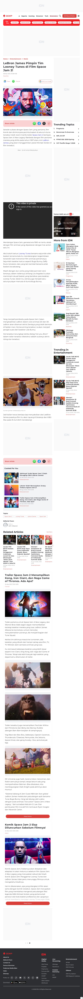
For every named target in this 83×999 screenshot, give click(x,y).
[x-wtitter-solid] (44, 123)
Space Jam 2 (37, 135)
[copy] (49, 123)
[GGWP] (8, 16)
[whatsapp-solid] (34, 123)
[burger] (78, 16)
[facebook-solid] (39, 123)
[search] (60, 16)
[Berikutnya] (52, 545)
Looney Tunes (25, 253)
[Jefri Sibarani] (5, 525)
